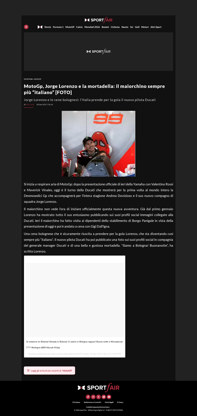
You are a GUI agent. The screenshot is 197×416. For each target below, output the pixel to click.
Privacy (120, 402)
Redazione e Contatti (92, 402)
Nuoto (125, 27)
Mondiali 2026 (92, 27)
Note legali (109, 402)
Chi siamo (76, 402)
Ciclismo (115, 27)
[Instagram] (93, 397)
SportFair (28, 79)
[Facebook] (88, 397)
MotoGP (69, 27)
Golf (137, 27)
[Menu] (26, 27)
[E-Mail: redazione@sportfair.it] (109, 397)
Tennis (47, 27)
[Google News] (103, 397)
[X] (98, 397)
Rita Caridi (30, 104)
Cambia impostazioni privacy (97, 407)
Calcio (79, 27)
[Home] (40, 26)
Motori (145, 27)
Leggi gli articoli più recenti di (51, 370)
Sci (131, 27)
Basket (105, 27)
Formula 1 (58, 27)
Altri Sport (156, 27)
